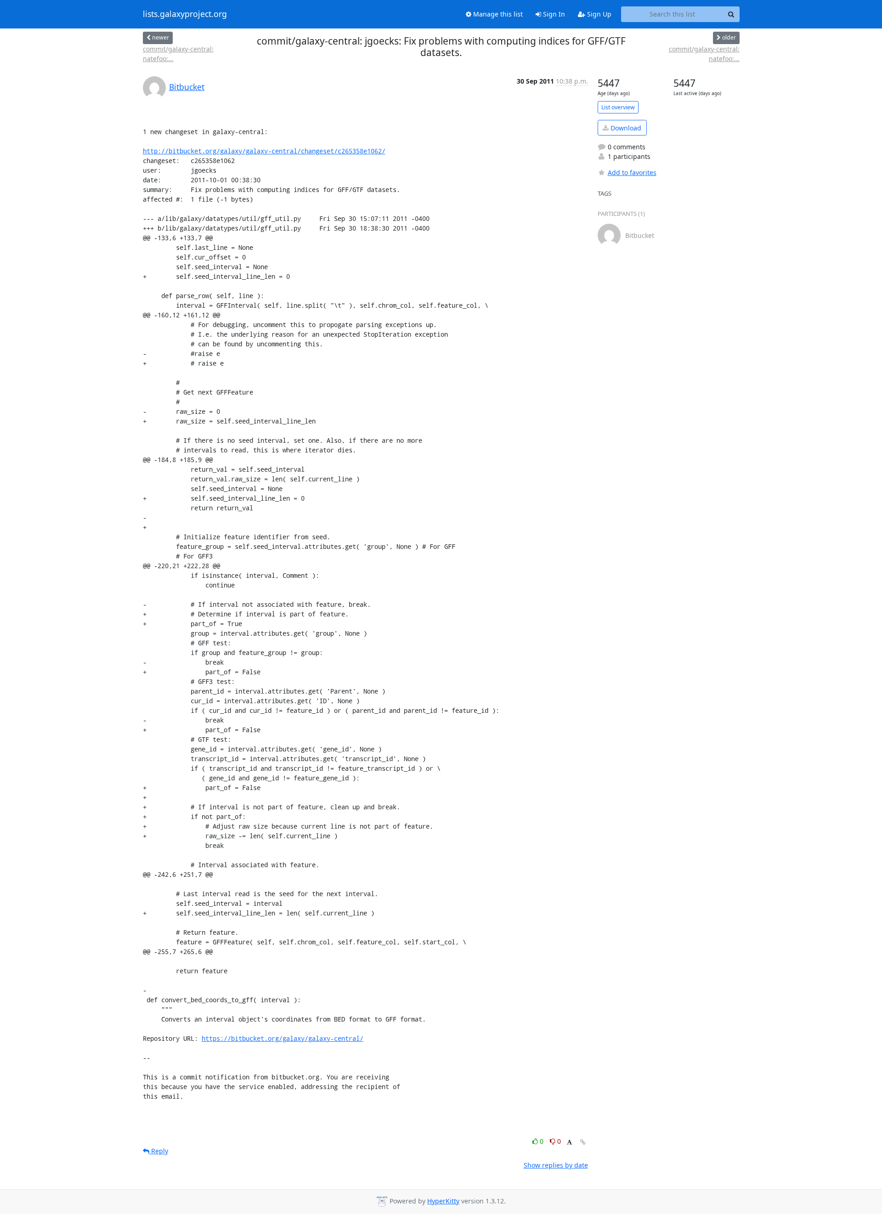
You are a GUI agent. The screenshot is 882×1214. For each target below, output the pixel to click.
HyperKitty (443, 1201)
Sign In (553, 14)
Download (625, 128)
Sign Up (598, 14)
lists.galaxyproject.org (185, 14)
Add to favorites (632, 172)
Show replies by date (556, 1165)
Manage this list (497, 14)
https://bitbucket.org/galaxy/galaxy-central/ (282, 1038)
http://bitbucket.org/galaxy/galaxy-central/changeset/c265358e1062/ (264, 151)
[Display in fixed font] (569, 1142)
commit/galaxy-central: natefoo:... (178, 54)
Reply (158, 1150)
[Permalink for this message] (583, 1142)
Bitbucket (186, 86)
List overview (618, 107)
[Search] (731, 14)
